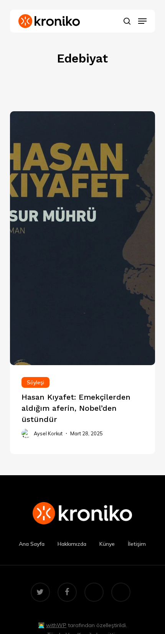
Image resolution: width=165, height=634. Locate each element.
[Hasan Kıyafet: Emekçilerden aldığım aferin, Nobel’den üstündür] (82, 409)
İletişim (137, 543)
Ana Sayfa (32, 543)
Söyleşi (35, 382)
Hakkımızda (72, 543)
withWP (56, 625)
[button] (142, 21)
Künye (107, 543)
